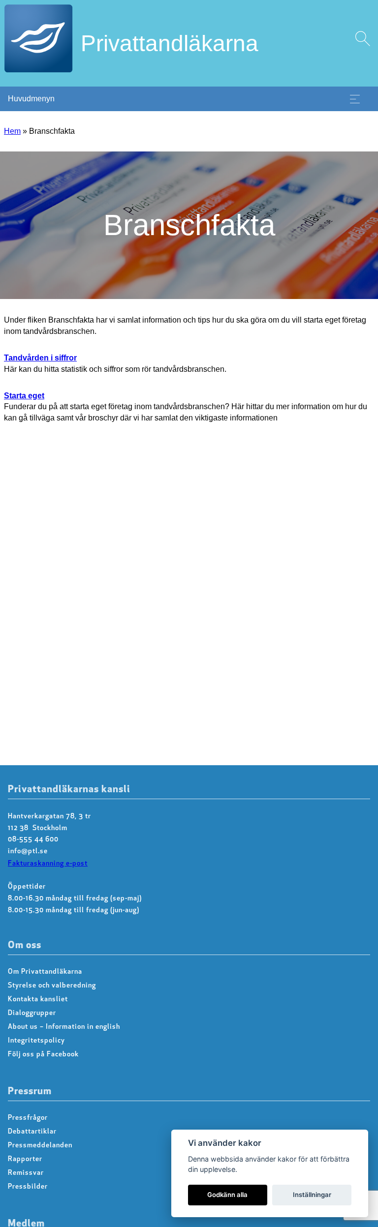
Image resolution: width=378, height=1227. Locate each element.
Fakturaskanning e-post (48, 864)
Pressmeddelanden (40, 1145)
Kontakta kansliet (38, 999)
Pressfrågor (28, 1118)
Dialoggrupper (32, 1013)
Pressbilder (28, 1187)
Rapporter (25, 1159)
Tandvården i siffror (40, 358)
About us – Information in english (64, 1027)
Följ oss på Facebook (43, 1054)
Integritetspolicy (36, 1041)
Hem (12, 131)
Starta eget (24, 395)
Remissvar (26, 1173)
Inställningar (312, 1194)
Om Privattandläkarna (45, 972)
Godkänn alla (227, 1194)
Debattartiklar (32, 1132)
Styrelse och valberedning (52, 985)
